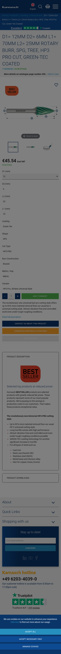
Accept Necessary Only (30, 639)
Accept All (30, 632)
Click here (15, 622)
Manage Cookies (30, 646)
